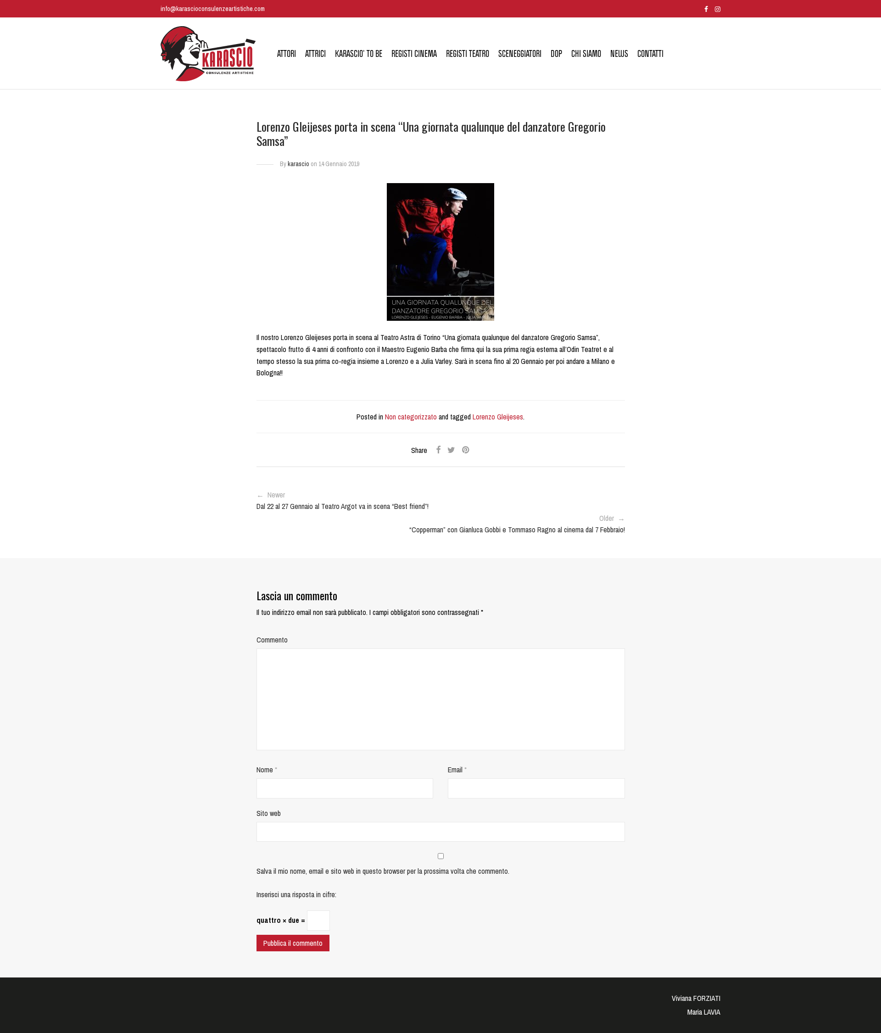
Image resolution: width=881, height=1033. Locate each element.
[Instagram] (717, 8)
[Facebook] (706, 8)
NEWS (619, 53)
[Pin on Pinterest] (466, 450)
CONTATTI (650, 53)
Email (457, 770)
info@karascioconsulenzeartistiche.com (213, 8)
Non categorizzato (411, 417)
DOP (556, 53)
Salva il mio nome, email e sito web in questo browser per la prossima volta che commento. (382, 871)
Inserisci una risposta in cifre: (296, 894)
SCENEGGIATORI (519, 53)
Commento (272, 640)
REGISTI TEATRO (467, 53)
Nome (266, 770)
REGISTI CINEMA (414, 53)
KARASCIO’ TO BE (358, 53)
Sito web (268, 813)
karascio (298, 164)
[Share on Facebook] (438, 450)
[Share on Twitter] (451, 450)
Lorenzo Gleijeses (498, 417)
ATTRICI (315, 53)
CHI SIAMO (586, 53)
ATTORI (286, 53)
